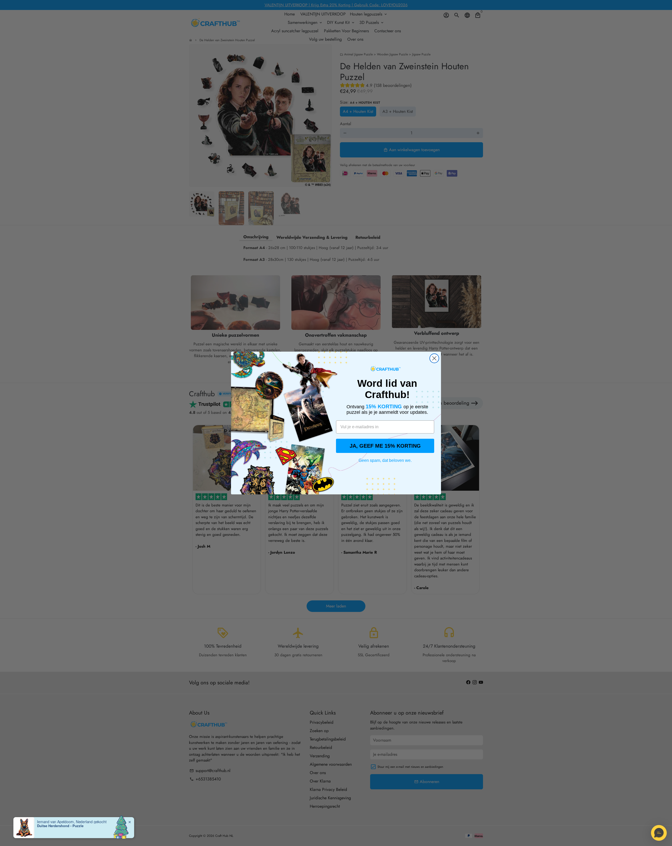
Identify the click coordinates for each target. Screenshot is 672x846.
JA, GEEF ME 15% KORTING (385, 446)
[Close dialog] (434, 358)
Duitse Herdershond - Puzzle (60, 826)
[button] (659, 833)
